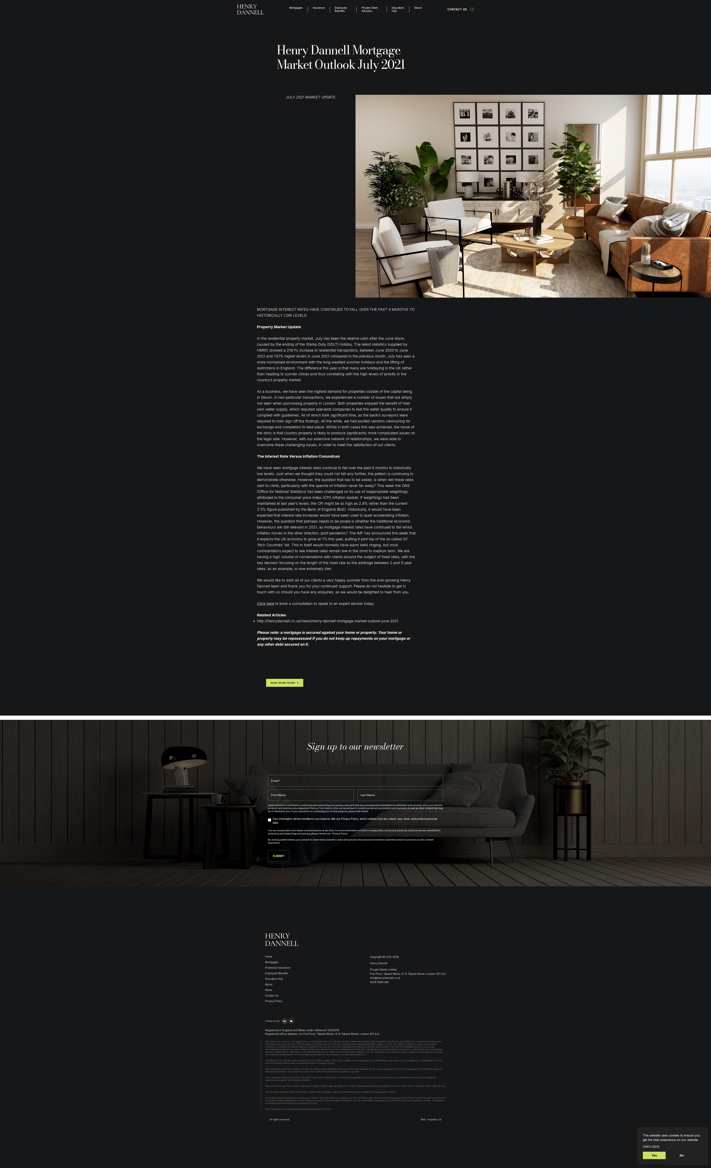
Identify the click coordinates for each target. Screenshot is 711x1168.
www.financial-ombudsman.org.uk (307, 1100)
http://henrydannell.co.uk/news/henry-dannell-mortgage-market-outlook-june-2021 (327, 621)
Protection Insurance (277, 967)
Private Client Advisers (370, 9)
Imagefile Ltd (434, 1119)
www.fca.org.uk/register (276, 1080)
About (418, 7)
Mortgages (296, 7)
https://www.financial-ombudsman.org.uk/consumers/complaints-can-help (298, 1109)
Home (268, 956)
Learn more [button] (651, 1146)
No (682, 1155)
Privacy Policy (273, 1001)
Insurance (319, 7)
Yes (654, 1155)
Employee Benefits (341, 9)
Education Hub (398, 9)
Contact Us (457, 9)
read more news (283, 682)
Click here (265, 603)
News (268, 989)
